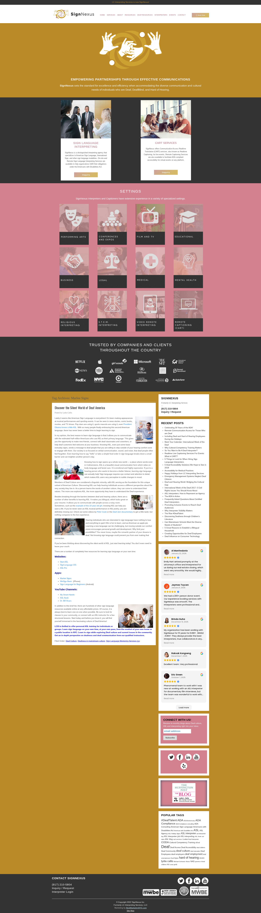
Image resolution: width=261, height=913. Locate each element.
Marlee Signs (65, 578)
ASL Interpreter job (172, 836)
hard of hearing (189, 857)
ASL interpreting (187, 836)
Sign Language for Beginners (72, 584)
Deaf (165, 846)
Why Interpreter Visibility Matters (178, 510)
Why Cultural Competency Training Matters (183, 448)
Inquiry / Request (171, 412)
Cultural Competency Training (182, 842)
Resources (130, 15)
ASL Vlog (169, 839)
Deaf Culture (71, 641)
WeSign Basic (66, 581)
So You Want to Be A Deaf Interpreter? (181, 450)
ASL (196, 830)
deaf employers (178, 854)
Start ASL (64, 562)
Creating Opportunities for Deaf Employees (183, 533)
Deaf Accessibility (188, 847)
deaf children (201, 847)
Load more (184, 707)
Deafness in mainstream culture (91, 641)
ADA (180, 820)
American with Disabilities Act (183, 830)
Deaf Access (175, 847)
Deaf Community (168, 851)
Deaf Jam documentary (123, 512)
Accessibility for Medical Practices (179, 470)
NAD (192, 861)
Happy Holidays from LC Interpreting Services (184, 473)
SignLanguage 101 (68, 565)
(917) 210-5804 (169, 408)
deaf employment (194, 854)
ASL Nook (64, 598)
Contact (182, 15)
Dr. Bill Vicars (65, 601)
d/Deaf (197, 842)
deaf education (195, 851)
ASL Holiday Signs (174, 833)
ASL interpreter (188, 833)
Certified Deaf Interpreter (190, 839)
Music (188, 861)
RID (168, 864)
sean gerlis (173, 864)
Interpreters (161, 15)
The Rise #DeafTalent (174, 513)
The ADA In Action (172, 496)
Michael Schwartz (179, 861)
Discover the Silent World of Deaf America (80, 407)
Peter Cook (102, 512)
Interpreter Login (62, 891)
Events (172, 15)
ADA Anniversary (189, 820)
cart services (177, 839)
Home (102, 15)
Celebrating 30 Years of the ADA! (179, 428)
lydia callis (167, 861)
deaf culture (183, 850)
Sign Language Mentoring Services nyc (123, 641)
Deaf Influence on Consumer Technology (182, 536)
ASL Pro (63, 568)
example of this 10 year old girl (88, 506)
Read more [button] (169, 574)
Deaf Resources (145, 15)
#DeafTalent (169, 820)
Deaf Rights (174, 858)
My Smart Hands (67, 595)
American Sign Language (182, 827)
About (120, 15)
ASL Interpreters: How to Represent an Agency (185, 493)
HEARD (201, 858)
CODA (165, 842)
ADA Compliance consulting (185, 824)
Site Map (130, 911)
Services (111, 15)
